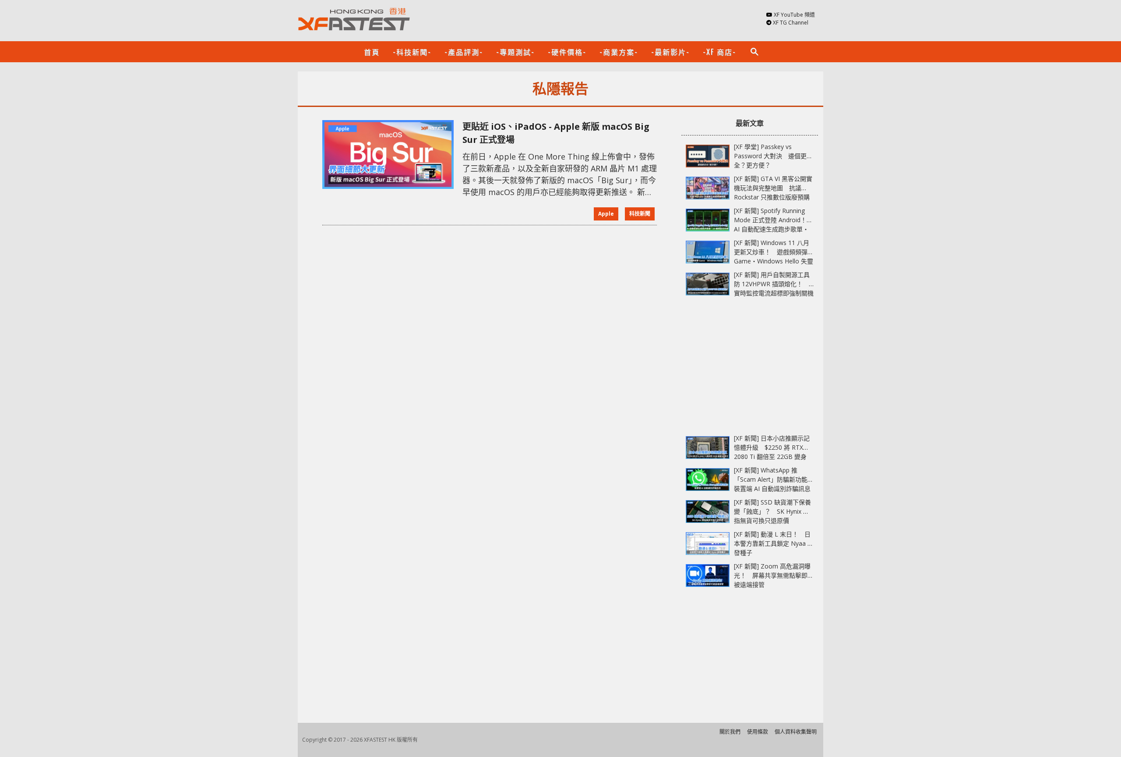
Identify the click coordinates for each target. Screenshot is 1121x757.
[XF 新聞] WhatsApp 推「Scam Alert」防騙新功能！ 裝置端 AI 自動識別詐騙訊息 (777, 479)
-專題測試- (515, 51)
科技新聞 (639, 213)
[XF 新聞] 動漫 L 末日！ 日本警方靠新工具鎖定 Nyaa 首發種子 (774, 543)
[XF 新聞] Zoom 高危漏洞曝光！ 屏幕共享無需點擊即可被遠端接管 (774, 575)
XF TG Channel (790, 22)
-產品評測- (463, 51)
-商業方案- (618, 51)
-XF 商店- (719, 51)
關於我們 (729, 732)
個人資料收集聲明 (796, 732)
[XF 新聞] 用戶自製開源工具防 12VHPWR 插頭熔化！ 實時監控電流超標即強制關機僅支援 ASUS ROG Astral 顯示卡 (774, 293)
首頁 (372, 51)
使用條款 (757, 732)
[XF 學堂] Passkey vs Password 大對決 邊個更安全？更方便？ (773, 155)
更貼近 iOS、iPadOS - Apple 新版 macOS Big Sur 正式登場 (555, 133)
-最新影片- (670, 51)
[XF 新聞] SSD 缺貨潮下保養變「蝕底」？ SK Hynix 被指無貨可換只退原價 (772, 511)
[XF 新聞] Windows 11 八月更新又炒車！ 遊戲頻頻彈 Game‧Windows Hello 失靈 (773, 251)
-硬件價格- (567, 51)
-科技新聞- (412, 51)
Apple (606, 213)
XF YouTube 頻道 (794, 14)
